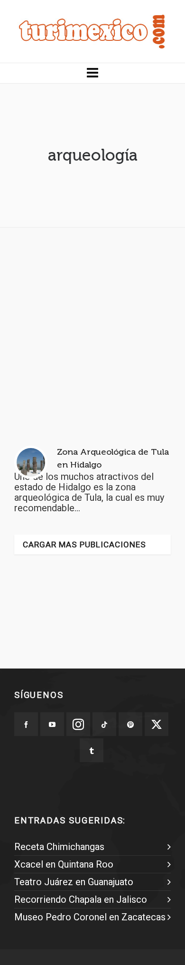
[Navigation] (92, 73)
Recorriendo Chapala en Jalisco (80, 899)
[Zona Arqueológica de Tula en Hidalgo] (30, 462)
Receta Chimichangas (59, 846)
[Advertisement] (92, 327)
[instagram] (78, 724)
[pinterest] (130, 724)
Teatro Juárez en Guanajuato (73, 882)
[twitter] (156, 724)
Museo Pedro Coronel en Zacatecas (90, 917)
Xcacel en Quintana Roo (63, 864)
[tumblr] (91, 750)
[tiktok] (104, 724)
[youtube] (52, 724)
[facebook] (26, 724)
